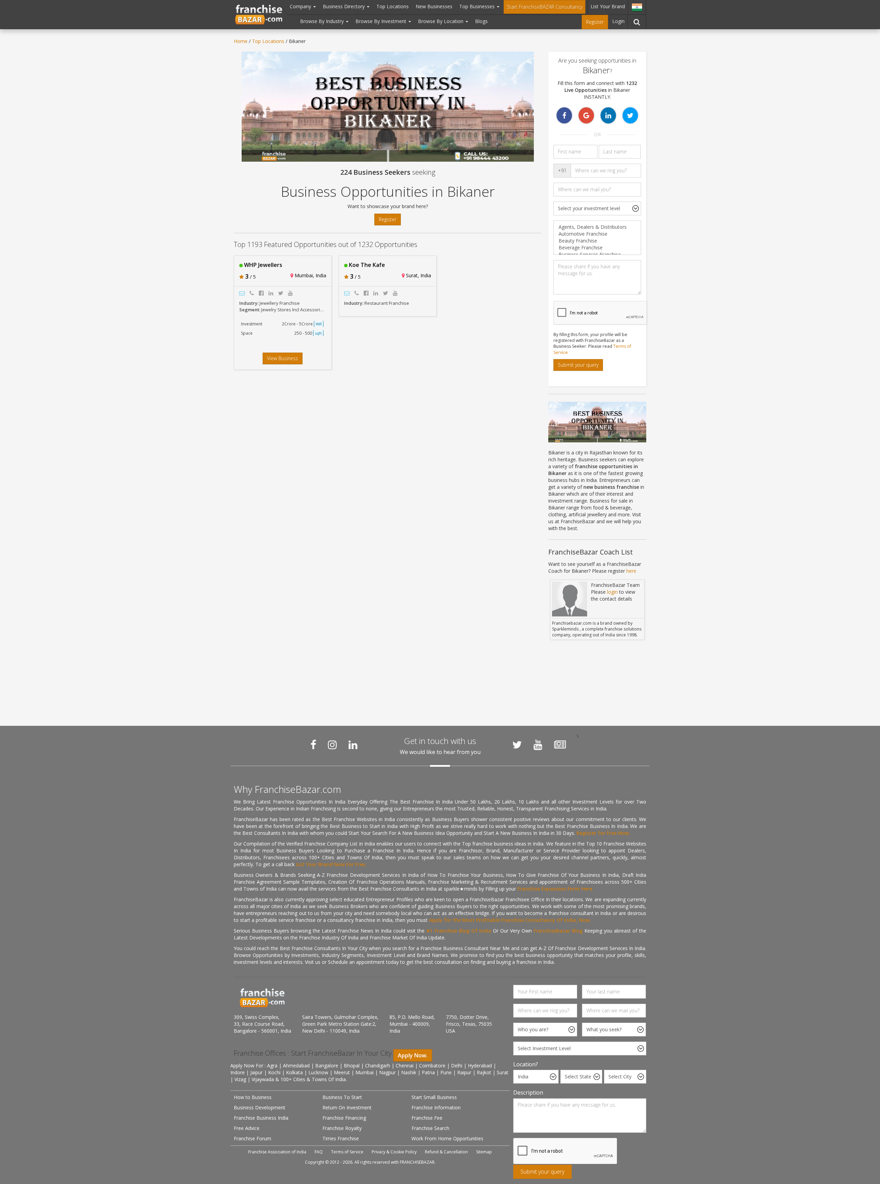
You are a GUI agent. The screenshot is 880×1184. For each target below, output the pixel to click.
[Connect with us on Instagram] (332, 745)
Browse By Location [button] (441, 21)
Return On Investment (347, 1107)
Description (528, 1092)
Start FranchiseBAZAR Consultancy (544, 6)
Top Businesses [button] (477, 6)
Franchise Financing (344, 1118)
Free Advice (247, 1128)
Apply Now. (413, 1055)
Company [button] (301, 6)
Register (595, 22)
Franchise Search (430, 1128)
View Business (282, 358)
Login (618, 21)
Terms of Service (347, 1152)
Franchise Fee (426, 1118)
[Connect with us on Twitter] (517, 745)
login (612, 592)
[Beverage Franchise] (597, 247)
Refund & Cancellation (446, 1152)
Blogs (481, 21)
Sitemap (484, 1152)
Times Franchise (340, 1138)
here (631, 571)
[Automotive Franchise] (597, 233)
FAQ (319, 1152)
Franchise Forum (252, 1138)
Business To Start (342, 1097)
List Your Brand (608, 6)
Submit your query (578, 365)
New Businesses (434, 6)
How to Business (253, 1097)
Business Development (259, 1107)
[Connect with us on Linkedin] (353, 745)
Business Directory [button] (344, 6)
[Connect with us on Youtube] (538, 745)
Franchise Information (436, 1107)
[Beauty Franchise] (597, 240)
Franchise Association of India (277, 1152)
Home (241, 41)
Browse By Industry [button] (322, 21)
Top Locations (392, 6)
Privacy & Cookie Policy (394, 1152)
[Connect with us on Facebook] (313, 745)
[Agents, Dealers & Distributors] (597, 227)
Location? (525, 1064)
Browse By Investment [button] (381, 21)
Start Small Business (434, 1097)
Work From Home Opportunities (447, 1138)
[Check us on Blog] (560, 745)
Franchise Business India (261, 1118)
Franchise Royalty (342, 1128)
